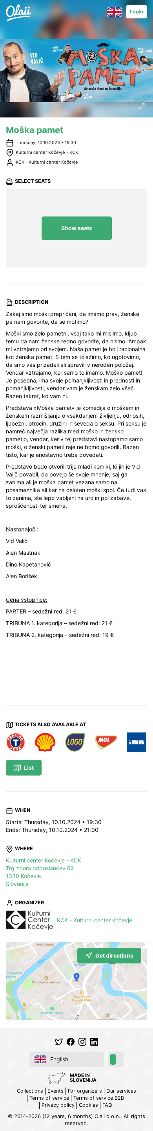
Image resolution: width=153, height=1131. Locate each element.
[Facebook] (70, 1042)
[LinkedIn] (94, 1042)
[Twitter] (59, 1042)
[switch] (116, 1059)
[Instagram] (82, 1042)
